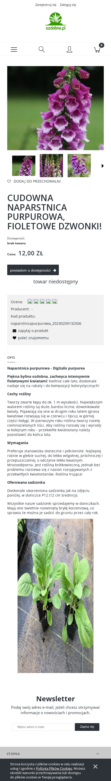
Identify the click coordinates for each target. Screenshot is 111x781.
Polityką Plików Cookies (54, 768)
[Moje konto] (69, 50)
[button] (14, 49)
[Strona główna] (55, 21)
